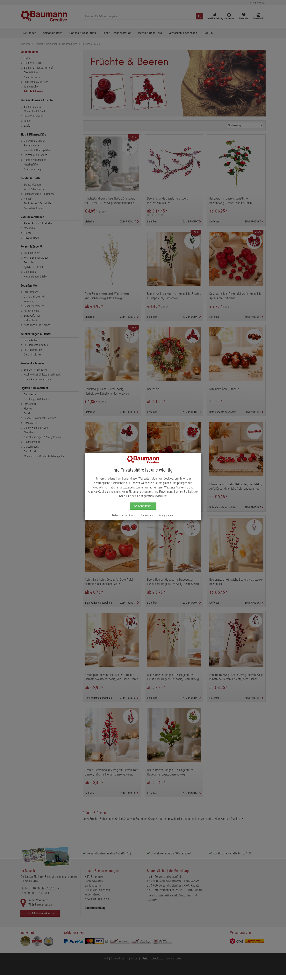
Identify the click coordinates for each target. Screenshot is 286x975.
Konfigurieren (166, 515)
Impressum (147, 515)
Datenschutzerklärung (123, 515)
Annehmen (144, 506)
